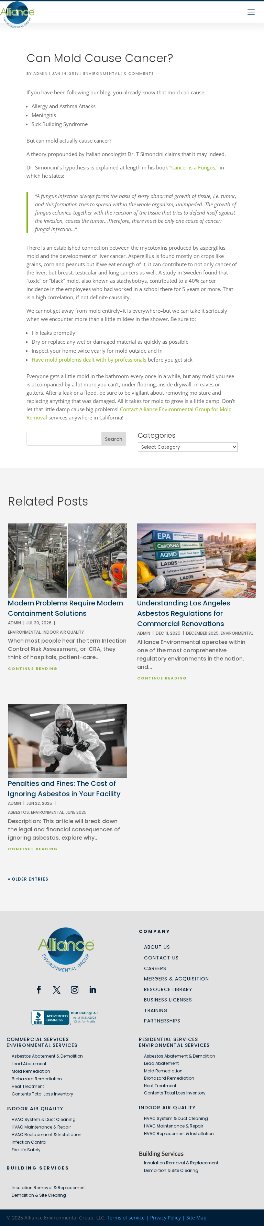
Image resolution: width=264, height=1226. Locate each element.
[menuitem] (157, 946)
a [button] (251, 12)
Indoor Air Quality (63, 632)
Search (113, 439)
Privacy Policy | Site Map (178, 1217)
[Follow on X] (56, 989)
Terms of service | (128, 1217)
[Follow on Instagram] (74, 989)
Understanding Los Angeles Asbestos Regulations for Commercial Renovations (183, 613)
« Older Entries (28, 879)
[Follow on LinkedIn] (92, 989)
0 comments (139, 73)
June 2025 (76, 812)
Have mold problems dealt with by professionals (89, 359)
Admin (40, 73)
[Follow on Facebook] (38, 989)
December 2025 (202, 633)
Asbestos (18, 812)
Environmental (101, 73)
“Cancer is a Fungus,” (193, 167)
